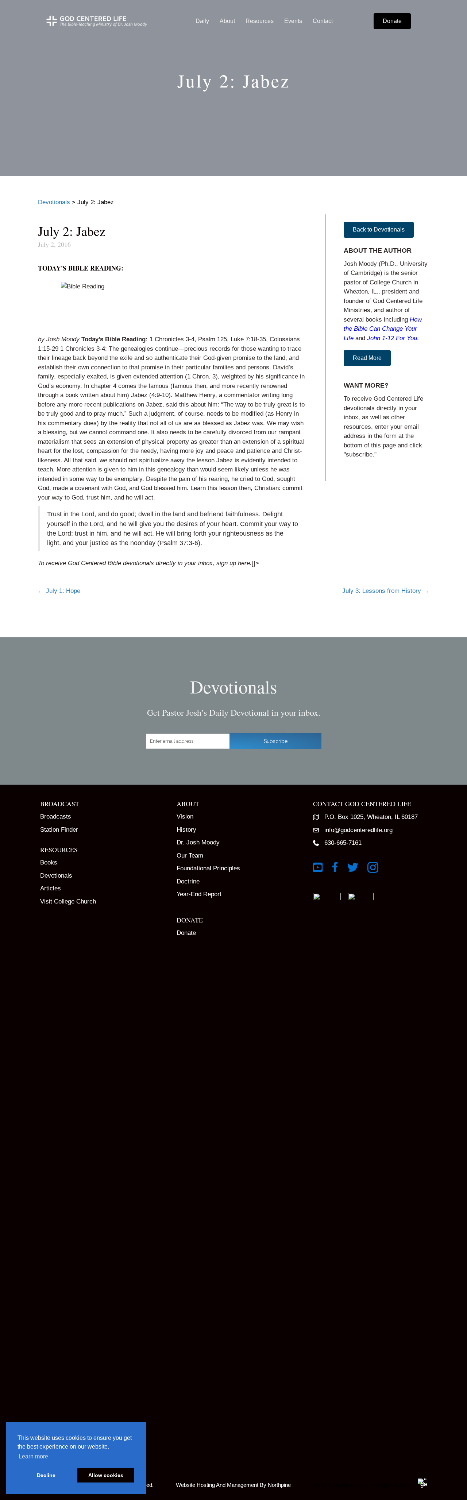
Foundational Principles (208, 868)
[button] (379, 230)
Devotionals (56, 875)
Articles (50, 888)
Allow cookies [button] (105, 1475)
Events (293, 21)
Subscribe (275, 741)
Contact (323, 21)
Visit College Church (68, 901)
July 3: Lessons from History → (385, 590)
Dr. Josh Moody (198, 842)
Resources (260, 21)
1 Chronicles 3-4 (172, 339)
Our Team (190, 855)
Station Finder (59, 829)
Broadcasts (55, 816)
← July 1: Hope (59, 590)
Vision (185, 816)
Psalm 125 (212, 339)
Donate (186, 932)
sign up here (233, 563)
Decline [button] (46, 1475)
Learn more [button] (33, 1456)
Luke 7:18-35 (248, 339)
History (186, 829)
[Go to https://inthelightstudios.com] (367, 1483)
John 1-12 (380, 338)
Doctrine (188, 881)
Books (48, 862)
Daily (202, 21)
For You (406, 338)
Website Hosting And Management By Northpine (233, 1485)
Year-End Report (199, 894)
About (227, 21)
